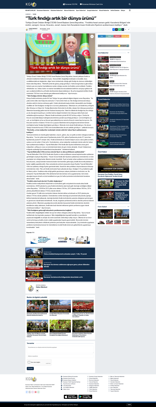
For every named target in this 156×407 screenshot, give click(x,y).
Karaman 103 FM (71, 4)
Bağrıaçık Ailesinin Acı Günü (118, 76)
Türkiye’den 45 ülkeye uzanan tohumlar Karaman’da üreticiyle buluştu (36, 335)
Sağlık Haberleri (93, 387)
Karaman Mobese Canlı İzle (92, 4)
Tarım (34, 14)
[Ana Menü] (130, 10)
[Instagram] (32, 392)
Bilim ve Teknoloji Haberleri (117, 376)
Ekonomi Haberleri (94, 380)
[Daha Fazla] (122, 29)
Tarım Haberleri (93, 389)
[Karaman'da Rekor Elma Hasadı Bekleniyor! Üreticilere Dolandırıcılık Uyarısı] (83, 326)
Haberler (28, 14)
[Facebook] (26, 392)
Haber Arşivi (66, 389)
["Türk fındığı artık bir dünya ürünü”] (60, 53)
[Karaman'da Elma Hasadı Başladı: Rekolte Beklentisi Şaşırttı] (37, 306)
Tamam (129, 404)
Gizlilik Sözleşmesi (84, 405)
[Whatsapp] (38, 392)
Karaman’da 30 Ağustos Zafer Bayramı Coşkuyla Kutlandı (119, 68)
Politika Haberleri (114, 385)
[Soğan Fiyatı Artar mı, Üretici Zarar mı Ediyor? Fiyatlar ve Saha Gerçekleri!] (83, 306)
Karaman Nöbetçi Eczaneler (70, 376)
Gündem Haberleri (57, 10)
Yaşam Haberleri (114, 391)
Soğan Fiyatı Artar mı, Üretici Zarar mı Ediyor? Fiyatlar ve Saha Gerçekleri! (83, 315)
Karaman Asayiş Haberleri (96, 376)
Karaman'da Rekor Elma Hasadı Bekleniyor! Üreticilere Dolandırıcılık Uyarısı (82, 335)
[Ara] (130, 4)
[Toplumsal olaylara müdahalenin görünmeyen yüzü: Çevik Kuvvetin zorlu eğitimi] (121, 214)
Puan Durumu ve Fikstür (69, 383)
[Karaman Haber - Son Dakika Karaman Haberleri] (31, 4)
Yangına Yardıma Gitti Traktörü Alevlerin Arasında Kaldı (119, 93)
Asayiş (112, 81)
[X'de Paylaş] (116, 29)
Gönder (30, 368)
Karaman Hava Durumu (69, 378)
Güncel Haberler (69, 10)
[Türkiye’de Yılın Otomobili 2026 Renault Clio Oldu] (101, 222)
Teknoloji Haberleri (115, 389)
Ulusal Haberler (104, 10)
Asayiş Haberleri (92, 10)
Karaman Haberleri (43, 10)
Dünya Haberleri (93, 378)
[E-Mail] (37, 290)
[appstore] (71, 396)
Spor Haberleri (81, 10)
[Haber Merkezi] (31, 288)
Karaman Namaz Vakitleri (69, 380)
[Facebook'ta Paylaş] (113, 29)
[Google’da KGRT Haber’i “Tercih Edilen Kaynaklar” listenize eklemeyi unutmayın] (60, 240)
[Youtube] (35, 392)
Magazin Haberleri (94, 385)
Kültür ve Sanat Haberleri (117, 383)
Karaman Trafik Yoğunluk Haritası (71, 382)
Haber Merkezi (41, 287)
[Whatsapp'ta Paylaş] (119, 29)
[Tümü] (128, 53)
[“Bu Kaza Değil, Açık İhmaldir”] (117, 222)
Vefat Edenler (115, 10)
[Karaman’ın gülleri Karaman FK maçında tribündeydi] (109, 222)
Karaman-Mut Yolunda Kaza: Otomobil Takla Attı (118, 84)
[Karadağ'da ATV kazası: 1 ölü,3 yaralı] (105, 214)
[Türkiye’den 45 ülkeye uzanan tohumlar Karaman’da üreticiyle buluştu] (37, 326)
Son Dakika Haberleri (68, 387)
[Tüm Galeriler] (128, 206)
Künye (123, 10)
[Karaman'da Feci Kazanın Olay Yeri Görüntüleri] (125, 222)
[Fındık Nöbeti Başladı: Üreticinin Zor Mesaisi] (60, 306)
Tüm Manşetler (67, 385)
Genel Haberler (114, 380)
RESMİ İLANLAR (30, 10)
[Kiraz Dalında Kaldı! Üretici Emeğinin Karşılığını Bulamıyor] (60, 326)
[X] (29, 392)
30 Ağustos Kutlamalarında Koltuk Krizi (118, 60)
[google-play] (85, 396)
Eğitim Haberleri (114, 378)
